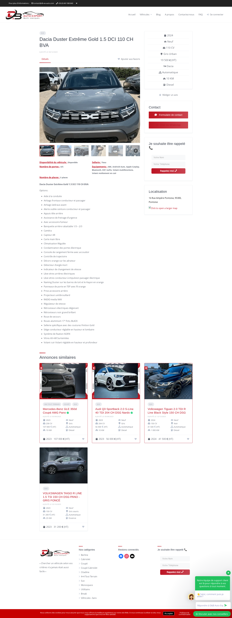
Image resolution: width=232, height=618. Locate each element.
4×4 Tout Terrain (89, 576)
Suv (42, 33)
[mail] (132, 555)
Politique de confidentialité (184, 613)
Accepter (168, 613)
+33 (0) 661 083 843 (65, 3)
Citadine (85, 572)
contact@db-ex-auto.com (43, 3)
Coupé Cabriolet (89, 567)
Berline (84, 554)
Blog (158, 14)
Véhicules (144, 14)
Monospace (87, 585)
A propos (169, 14)
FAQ (201, 14)
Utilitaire (85, 589)
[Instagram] (126, 555)
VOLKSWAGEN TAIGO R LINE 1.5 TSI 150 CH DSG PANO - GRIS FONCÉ (62, 497)
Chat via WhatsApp (170, 125)
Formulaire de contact (170, 115)
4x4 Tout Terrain (52, 404)
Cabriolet (85, 559)
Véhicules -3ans (89, 597)
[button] (76, 3)
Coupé (67, 404)
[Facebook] (121, 555)
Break (84, 593)
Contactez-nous (186, 14)
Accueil (131, 14)
